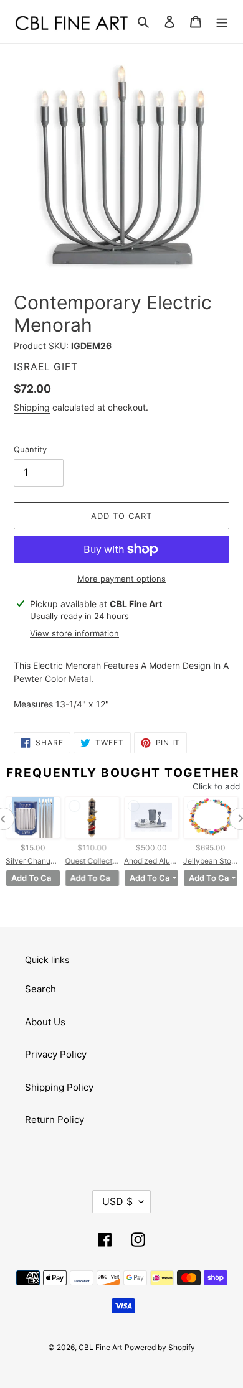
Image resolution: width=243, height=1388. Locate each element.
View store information (74, 633)
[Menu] (222, 21)
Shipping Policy (59, 1087)
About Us (45, 1022)
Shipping (32, 407)
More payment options (121, 579)
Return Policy (54, 1119)
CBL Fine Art (100, 1347)
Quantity (30, 449)
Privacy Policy (56, 1054)
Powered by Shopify (160, 1347)
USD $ (117, 1201)
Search (40, 989)
